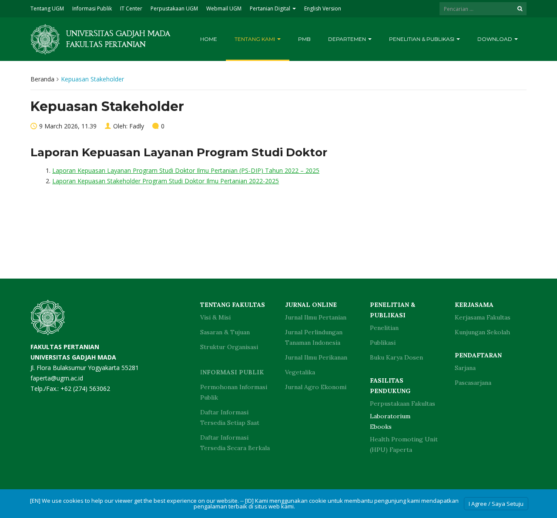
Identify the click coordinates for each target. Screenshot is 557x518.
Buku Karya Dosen (396, 357)
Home (208, 39)
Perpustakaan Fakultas (402, 403)
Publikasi (383, 342)
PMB (304, 39)
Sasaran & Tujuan (225, 332)
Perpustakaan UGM (174, 8)
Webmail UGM (224, 8)
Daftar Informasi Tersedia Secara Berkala (235, 443)
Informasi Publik (92, 8)
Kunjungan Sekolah (482, 332)
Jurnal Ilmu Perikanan (316, 357)
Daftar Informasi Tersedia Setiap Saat (229, 417)
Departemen (347, 39)
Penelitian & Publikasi (422, 39)
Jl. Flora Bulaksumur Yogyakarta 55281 (84, 357)
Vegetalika (300, 372)
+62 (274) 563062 (85, 388)
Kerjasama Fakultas (482, 317)
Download (495, 39)
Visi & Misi (215, 317)
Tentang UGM (47, 8)
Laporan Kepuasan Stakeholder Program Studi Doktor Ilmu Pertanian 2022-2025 (165, 181)
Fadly (136, 126)
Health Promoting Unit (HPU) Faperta (404, 444)
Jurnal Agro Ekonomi (315, 387)
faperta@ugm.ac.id (56, 378)
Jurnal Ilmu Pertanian (315, 317)
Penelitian (384, 328)
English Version (322, 8)
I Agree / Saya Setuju (496, 504)
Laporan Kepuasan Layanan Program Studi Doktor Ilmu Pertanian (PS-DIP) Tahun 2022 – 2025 (185, 170)
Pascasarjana (473, 383)
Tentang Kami (255, 39)
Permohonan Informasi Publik (233, 392)
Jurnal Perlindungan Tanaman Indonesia (313, 337)
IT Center (131, 8)
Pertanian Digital (271, 8)
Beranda (42, 79)
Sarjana (465, 368)
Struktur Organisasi (229, 347)
